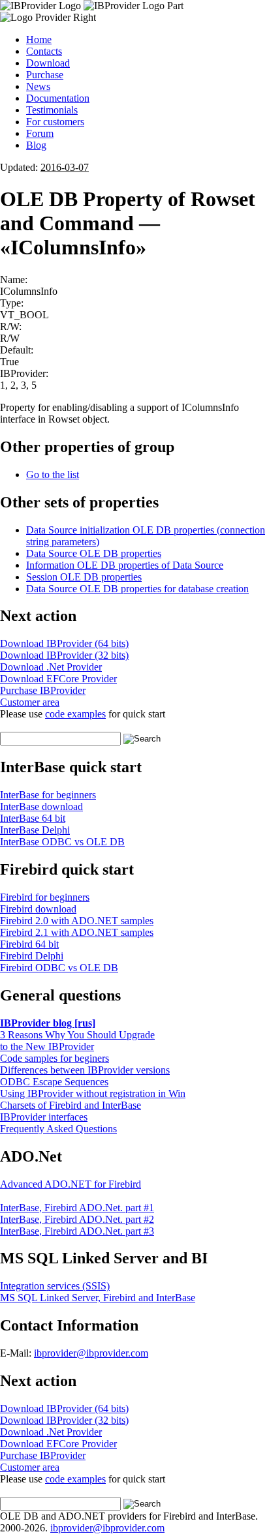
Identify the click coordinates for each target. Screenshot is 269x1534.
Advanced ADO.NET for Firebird (70, 1184)
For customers (55, 121)
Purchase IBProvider (43, 690)
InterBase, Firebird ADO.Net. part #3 (77, 1231)
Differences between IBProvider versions (85, 1069)
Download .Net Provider (51, 666)
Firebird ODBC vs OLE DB (59, 967)
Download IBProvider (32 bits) (64, 655)
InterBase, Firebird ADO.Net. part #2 (77, 1219)
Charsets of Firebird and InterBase (70, 1105)
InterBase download (41, 806)
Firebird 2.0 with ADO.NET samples (76, 920)
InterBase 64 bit (32, 818)
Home (39, 39)
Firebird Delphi (31, 955)
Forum (40, 133)
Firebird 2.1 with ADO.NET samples (76, 932)
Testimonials (52, 109)
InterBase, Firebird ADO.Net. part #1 (77, 1207)
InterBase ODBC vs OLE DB (62, 841)
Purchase (44, 74)
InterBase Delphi (35, 829)
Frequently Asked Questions (58, 1128)
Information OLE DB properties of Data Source (124, 565)
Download (48, 62)
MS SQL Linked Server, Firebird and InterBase (97, 1297)
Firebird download (38, 908)
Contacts (44, 51)
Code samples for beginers (54, 1058)
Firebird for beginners (44, 897)
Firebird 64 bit (29, 944)
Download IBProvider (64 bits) (64, 643)
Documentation (57, 98)
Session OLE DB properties (84, 576)
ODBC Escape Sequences (54, 1081)
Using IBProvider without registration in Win (92, 1093)
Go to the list (52, 474)
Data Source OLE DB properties (93, 553)
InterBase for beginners (48, 794)
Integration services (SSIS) (55, 1285)
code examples (75, 713)
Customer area (29, 702)
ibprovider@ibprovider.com (91, 1353)
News (38, 86)
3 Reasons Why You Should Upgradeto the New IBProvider (77, 1040)
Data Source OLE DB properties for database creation (137, 588)
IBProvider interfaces (43, 1116)
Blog (36, 145)
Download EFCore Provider (58, 678)
